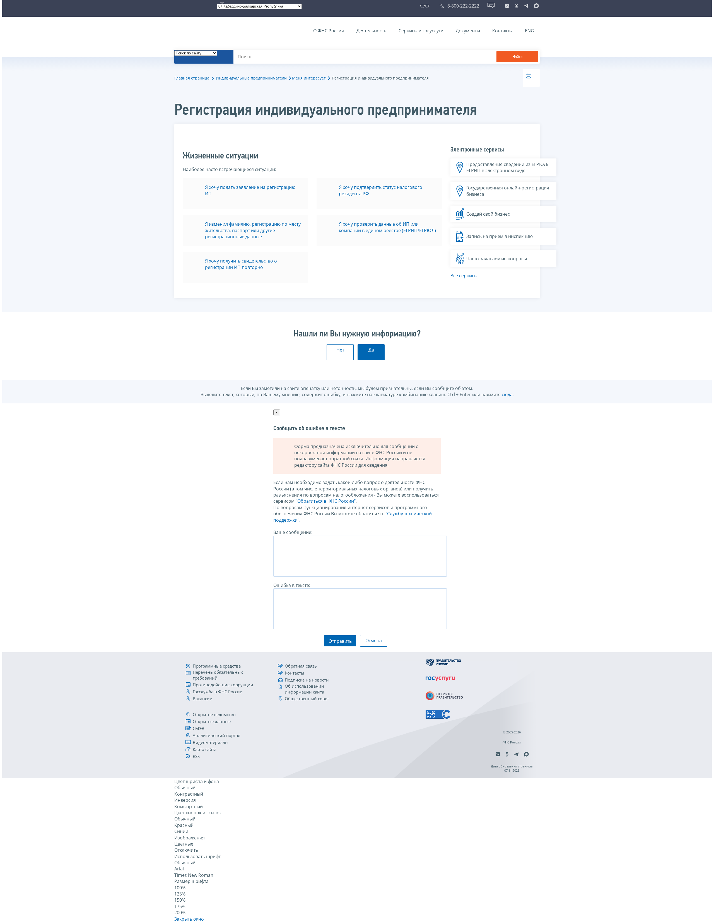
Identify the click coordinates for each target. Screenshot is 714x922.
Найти (517, 57)
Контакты (502, 31)
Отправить (340, 641)
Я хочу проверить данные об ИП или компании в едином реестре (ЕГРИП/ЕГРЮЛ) (387, 227)
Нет (340, 350)
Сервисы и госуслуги (421, 31)
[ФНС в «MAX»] (535, 6)
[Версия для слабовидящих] (425, 6)
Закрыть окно (189, 919)
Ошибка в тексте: (291, 585)
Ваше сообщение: (292, 532)
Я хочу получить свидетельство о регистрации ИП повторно (241, 264)
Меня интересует (309, 78)
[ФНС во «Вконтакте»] (507, 6)
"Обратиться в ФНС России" (326, 501)
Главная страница (191, 78)
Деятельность (371, 31)
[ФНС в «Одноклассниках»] (516, 6)
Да (371, 350)
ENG (529, 31)
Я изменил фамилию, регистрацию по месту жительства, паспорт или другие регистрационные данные (253, 230)
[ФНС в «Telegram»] (526, 6)
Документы (468, 31)
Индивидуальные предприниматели (251, 78)
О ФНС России (328, 31)
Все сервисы (463, 276)
